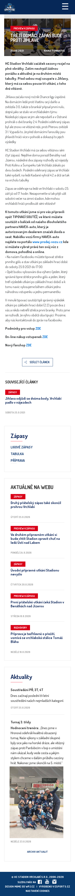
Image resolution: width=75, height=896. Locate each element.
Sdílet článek (40, 362)
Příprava (18, 461)
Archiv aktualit (37, 851)
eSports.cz (62, 886)
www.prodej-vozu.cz (47, 242)
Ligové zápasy (22, 447)
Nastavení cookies (38, 890)
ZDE (38, 328)
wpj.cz (30, 886)
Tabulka (17, 454)
